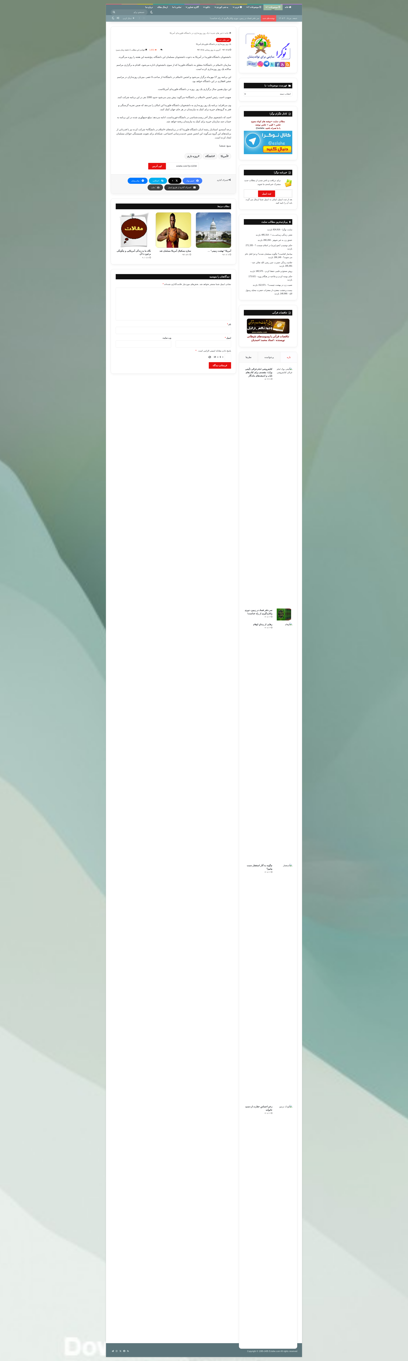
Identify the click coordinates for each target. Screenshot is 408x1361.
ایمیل (228, 338)
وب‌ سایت (167, 338)
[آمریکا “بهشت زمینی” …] (213, 230)
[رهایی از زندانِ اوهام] (283, 742)
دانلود (207, 6)
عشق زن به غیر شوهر (282, 240)
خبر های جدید (217, 33)
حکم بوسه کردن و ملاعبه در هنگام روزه (275, 276)
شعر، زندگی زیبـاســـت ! (281, 235)
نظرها (248, 357)
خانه (287, 6)
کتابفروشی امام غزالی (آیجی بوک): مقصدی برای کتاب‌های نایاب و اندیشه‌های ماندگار (258, 372)
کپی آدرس (157, 166)
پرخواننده (269, 357)
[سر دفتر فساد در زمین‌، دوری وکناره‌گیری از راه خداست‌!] (283, 614)
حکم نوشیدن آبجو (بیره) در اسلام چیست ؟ (273, 245)
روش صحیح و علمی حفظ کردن (278, 271)
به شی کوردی (222, 6)
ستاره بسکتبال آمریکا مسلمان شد (175, 251)
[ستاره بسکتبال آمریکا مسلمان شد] (173, 230)
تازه (289, 357)
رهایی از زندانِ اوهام (250, 18)
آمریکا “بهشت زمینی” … (219, 251)
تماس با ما (176, 6)
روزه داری (192, 156)
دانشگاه (209, 156)
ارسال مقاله (162, 6)
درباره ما (149, 6)
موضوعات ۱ (272, 6)
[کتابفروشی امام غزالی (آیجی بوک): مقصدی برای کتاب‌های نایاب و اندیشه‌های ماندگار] (283, 486)
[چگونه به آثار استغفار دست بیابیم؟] (283, 983)
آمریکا (224, 156)
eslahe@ (260, 128)
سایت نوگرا (287, 229)
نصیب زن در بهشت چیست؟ (280, 285)
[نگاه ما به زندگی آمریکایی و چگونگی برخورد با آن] (133, 230)
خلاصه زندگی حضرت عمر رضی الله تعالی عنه (272, 262)
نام (229, 324)
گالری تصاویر (193, 6)
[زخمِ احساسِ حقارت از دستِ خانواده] (283, 1224)
